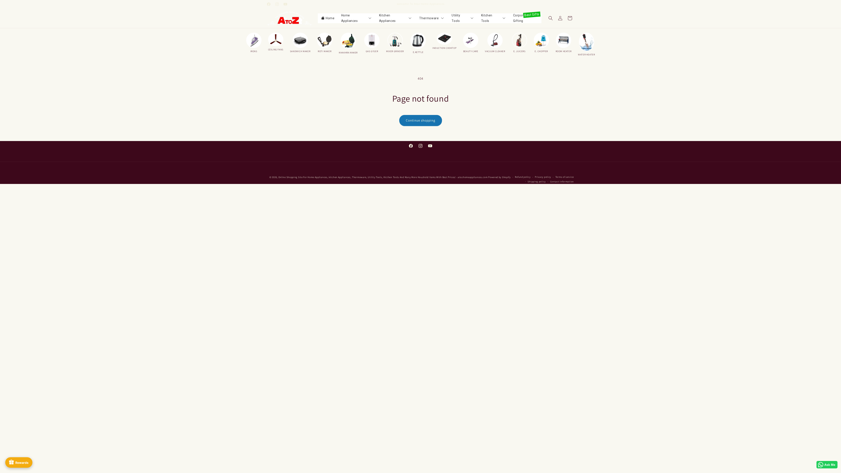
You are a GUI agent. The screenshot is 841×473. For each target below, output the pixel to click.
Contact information (562, 181)
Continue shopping (420, 120)
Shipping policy (537, 181)
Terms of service (564, 177)
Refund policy (522, 177)
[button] (550, 18)
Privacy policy (543, 177)
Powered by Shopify (499, 177)
